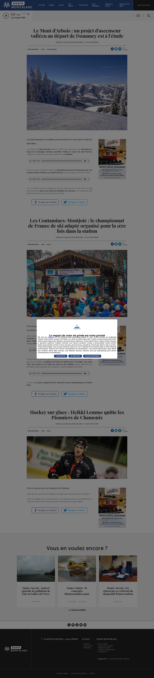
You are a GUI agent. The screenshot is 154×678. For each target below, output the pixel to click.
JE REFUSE (75, 356)
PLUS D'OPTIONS (92, 356)
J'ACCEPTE (60, 356)
